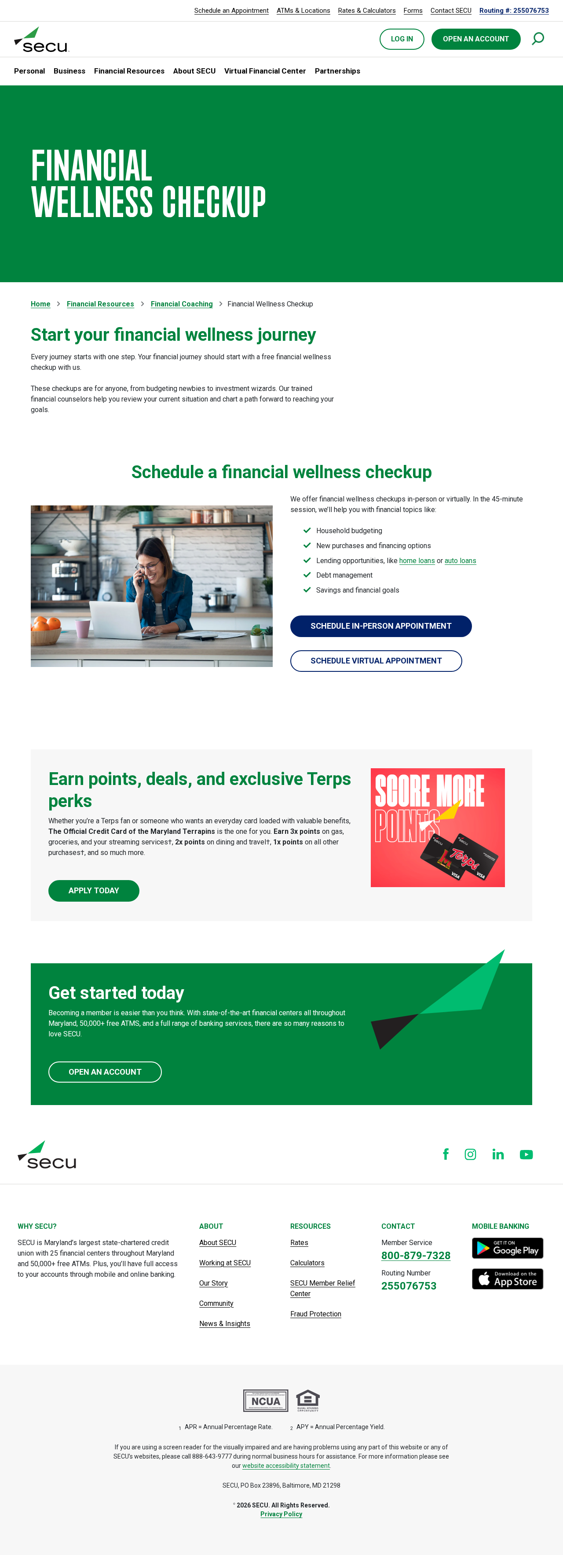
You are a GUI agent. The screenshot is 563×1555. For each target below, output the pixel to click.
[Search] (538, 39)
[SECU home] (42, 39)
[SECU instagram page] (470, 1154)
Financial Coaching (182, 304)
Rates (299, 1242)
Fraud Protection (315, 1314)
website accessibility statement (286, 1465)
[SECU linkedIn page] (498, 1154)
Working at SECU (225, 1263)
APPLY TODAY (94, 890)
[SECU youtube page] (526, 1154)
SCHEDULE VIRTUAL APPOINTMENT (376, 660)
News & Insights (224, 1323)
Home (41, 304)
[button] (29, 71)
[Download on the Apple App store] (508, 1279)
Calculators (307, 1263)
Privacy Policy (281, 1514)
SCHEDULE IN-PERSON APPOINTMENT (381, 625)
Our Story (213, 1283)
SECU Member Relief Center (322, 1288)
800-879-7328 (416, 1255)
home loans (417, 560)
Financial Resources (100, 304)
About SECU (217, 1242)
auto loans (460, 560)
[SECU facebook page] (445, 1154)
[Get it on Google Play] (508, 1248)
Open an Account (105, 1071)
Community (216, 1303)
